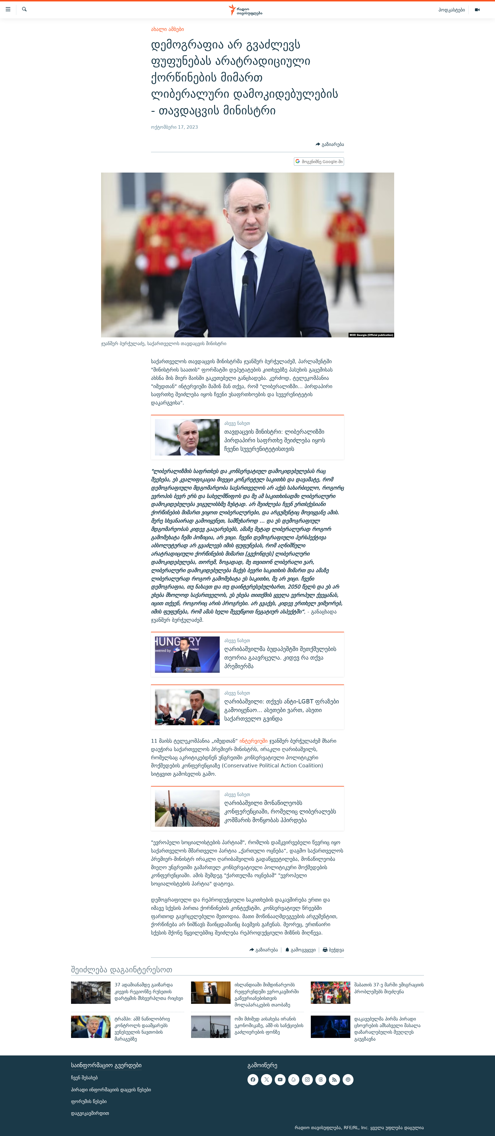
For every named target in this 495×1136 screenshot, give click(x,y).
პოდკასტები (452, 10)
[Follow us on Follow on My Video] (293, 1079)
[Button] (330, 144)
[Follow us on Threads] (320, 1079)
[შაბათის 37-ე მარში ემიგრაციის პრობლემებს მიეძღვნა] (330, 992)
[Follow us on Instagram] (307, 1079)
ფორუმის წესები (89, 1101)
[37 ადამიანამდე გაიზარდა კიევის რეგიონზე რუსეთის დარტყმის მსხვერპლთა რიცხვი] (91, 992)
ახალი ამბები (167, 29)
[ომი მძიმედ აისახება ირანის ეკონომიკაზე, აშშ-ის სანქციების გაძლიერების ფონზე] (211, 1027)
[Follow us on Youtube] (280, 1079)
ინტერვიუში (254, 740)
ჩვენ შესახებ (84, 1077)
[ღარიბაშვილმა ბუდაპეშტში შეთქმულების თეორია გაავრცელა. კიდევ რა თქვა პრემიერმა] (187, 654)
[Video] (477, 10)
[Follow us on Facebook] (252, 1079)
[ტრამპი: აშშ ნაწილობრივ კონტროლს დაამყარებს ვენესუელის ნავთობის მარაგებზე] (91, 1027)
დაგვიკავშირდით (90, 1113)
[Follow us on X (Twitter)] (266, 1079)
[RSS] (334, 1079)
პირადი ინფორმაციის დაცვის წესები (111, 1089)
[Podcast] (348, 1079)
